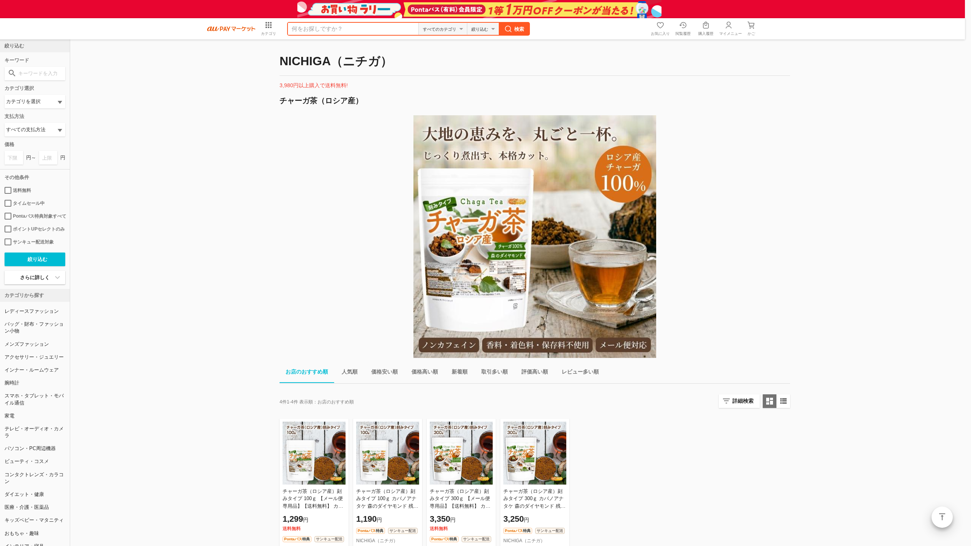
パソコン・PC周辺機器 (30, 448)
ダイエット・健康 (24, 494)
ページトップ (942, 517)
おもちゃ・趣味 (22, 533)
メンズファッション (27, 344)
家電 (9, 416)
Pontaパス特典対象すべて (39, 216)
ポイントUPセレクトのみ (39, 229)
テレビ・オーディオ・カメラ (34, 432)
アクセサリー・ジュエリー (34, 357)
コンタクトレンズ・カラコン (34, 478)
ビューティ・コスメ (27, 461)
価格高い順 (425, 372)
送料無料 (22, 190)
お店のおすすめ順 (307, 372)
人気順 (350, 372)
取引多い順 (494, 372)
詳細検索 (743, 401)
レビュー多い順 (580, 372)
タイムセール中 (29, 203)
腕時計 (12, 383)
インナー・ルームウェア (32, 370)
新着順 (460, 372)
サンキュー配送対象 (33, 242)
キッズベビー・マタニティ (34, 520)
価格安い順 (384, 372)
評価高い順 (535, 372)
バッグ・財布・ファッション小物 (34, 327)
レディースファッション (32, 311)
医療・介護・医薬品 (27, 507)
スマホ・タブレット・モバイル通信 (34, 399)
